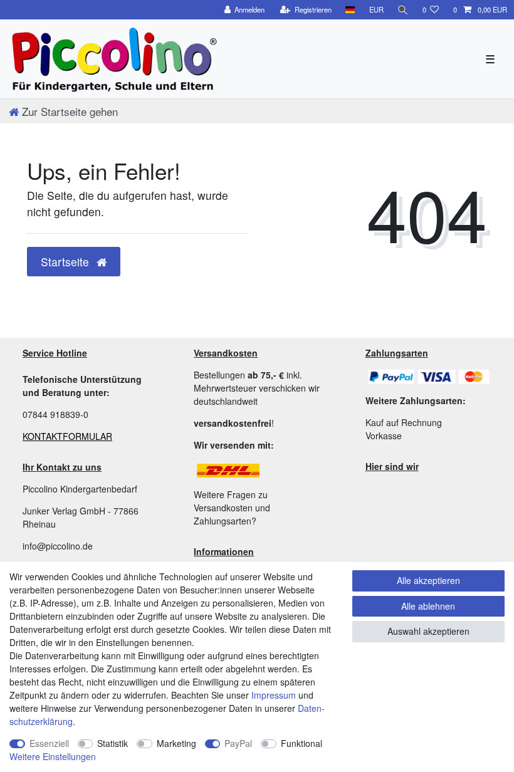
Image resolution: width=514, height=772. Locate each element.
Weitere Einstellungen (52, 756)
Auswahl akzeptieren (428, 631)
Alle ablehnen (428, 606)
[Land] (350, 9)
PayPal (238, 743)
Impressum (273, 695)
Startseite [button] (66, 261)
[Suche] (403, 9)
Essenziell (49, 743)
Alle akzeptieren (428, 580)
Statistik (112, 743)
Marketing (176, 743)
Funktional (301, 743)
